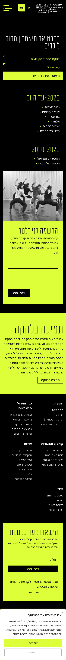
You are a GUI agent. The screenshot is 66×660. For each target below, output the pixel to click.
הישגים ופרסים (24, 464)
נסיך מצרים (52, 107)
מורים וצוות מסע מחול (52, 464)
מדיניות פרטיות (20, 634)
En (28, 8)
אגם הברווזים (51, 126)
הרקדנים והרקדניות (22, 455)
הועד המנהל (25, 460)
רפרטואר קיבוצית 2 (53, 419)
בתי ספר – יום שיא (22, 419)
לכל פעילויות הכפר (22, 429)
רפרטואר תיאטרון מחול (51, 424)
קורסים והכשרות (52, 444)
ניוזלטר (59, 500)
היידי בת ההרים (50, 131)
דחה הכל (33, 652)
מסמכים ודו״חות (55, 495)
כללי (60, 489)
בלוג (29, 474)
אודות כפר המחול (23, 433)
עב (21, 8)
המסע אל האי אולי (48, 159)
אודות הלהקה (25, 450)
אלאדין (55, 121)
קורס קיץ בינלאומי (54, 455)
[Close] (62, 612)
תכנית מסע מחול (54, 450)
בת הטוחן (54, 117)
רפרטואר (58, 414)
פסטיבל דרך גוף (23, 424)
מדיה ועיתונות (25, 469)
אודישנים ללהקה (23, 479)
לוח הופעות (57, 410)
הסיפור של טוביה (49, 163)
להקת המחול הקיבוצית (45, 59)
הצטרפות (33, 592)
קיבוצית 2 (53, 67)
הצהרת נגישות (56, 509)
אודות (28, 444)
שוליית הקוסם (51, 112)
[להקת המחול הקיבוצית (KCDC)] (49, 8)
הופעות (58, 403)
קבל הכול (33, 642)
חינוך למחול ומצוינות (53, 460)
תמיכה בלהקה (50, 380)
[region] (33, 634)
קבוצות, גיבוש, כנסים (21, 414)
